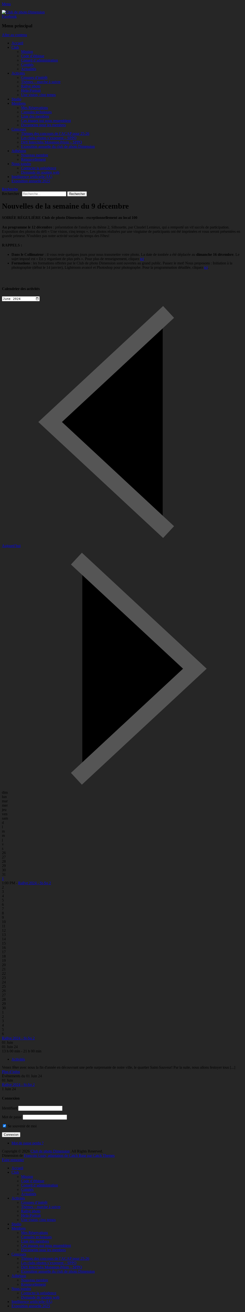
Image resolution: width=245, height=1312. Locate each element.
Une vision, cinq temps (38, 95)
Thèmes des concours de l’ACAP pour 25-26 (55, 133)
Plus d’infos (11, 1072)
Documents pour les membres (43, 125)
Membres (18, 103)
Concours (18, 129)
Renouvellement (33, 159)
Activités (18, 73)
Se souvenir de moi (22, 1126)
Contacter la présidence (38, 168)
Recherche (10, 189)
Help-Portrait (31, 90)
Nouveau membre (34, 155)
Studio (16, 99)
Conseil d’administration (39, 60)
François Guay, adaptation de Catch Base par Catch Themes (69, 1155)
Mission (27, 52)
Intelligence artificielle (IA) (31, 177)
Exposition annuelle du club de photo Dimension (58, 146)
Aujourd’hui (11, 546)
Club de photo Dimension (50, 1151)
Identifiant (9, 1108)
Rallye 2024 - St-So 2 (34, 883)
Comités (27, 65)
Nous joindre (21, 164)
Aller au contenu (14, 35)
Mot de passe (12, 1117)
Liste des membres (35, 116)
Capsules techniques (36, 112)
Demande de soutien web (40, 172)
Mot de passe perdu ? (27, 1143)
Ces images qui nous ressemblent (46, 121)
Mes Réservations (34, 108)
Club (15, 47)
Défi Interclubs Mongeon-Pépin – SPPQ (51, 142)
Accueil (17, 43)
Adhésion (18, 151)
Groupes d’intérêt (34, 77)
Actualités (28, 69)
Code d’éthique (32, 56)
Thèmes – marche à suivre (41, 82)
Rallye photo (30, 86)
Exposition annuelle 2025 (30, 181)
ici (142, 259)
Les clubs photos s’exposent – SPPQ (49, 138)
